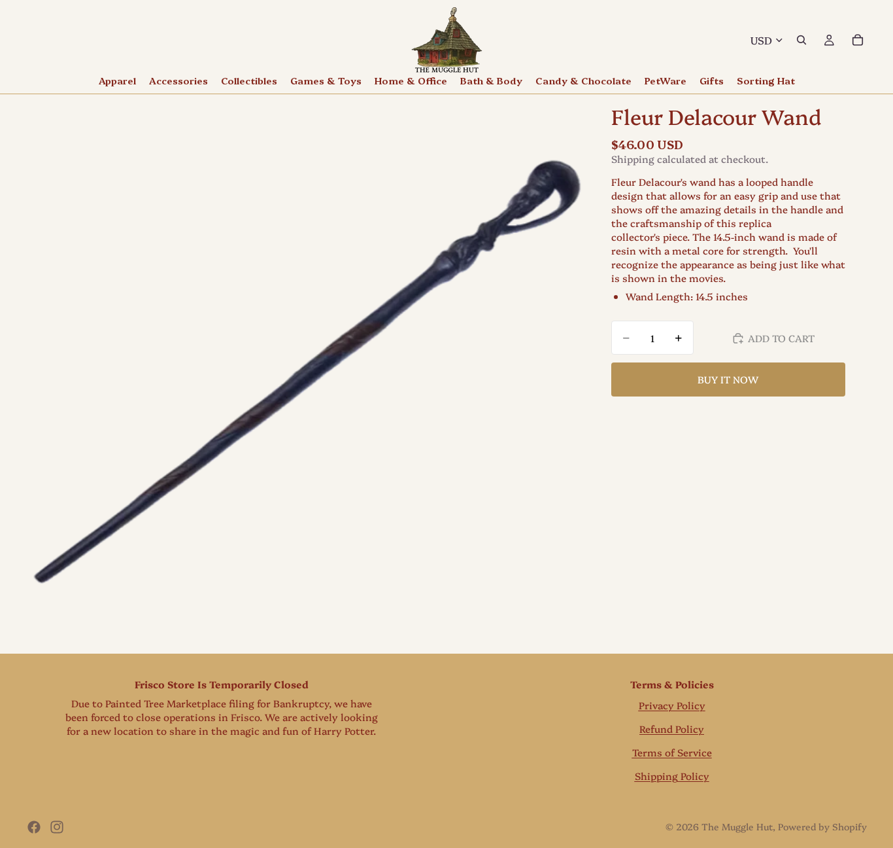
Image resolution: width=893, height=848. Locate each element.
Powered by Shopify (822, 826)
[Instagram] (57, 827)
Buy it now (728, 379)
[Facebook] (34, 827)
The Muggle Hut (737, 826)
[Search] (801, 40)
